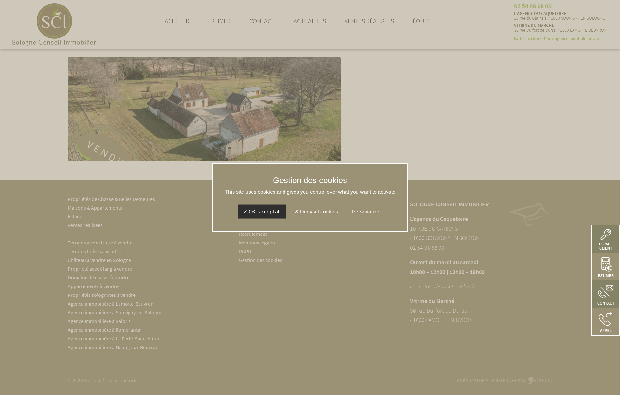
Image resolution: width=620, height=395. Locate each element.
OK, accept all (264, 211)
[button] (605, 321)
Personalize (365, 211)
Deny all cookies (318, 211)
